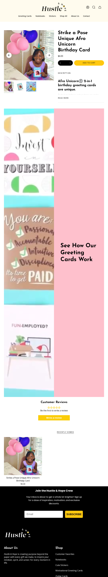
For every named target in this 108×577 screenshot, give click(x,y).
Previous (9, 55)
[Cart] (100, 7)
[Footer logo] (18, 533)
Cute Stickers (61, 565)
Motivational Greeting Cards (69, 570)
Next (49, 55)
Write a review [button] (54, 417)
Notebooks (60, 559)
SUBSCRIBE (74, 514)
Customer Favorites (64, 554)
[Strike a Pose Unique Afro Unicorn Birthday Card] (23, 456)
